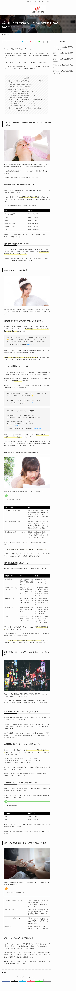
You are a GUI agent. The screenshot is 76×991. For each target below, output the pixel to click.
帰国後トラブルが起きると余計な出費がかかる (24, 95)
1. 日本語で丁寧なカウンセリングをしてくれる (24, 101)
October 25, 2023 (28, 403)
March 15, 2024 (31, 344)
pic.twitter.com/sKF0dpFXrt (14, 425)
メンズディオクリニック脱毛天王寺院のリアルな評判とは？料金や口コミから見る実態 (63, 66)
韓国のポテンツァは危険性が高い (19, 89)
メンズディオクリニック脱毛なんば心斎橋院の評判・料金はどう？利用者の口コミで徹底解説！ (63, 60)
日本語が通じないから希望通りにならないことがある (25, 91)
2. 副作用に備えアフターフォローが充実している (24, 103)
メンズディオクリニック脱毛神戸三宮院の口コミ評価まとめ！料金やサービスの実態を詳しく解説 (63, 72)
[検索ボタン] (48, 1)
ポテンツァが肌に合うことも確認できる (22, 110)
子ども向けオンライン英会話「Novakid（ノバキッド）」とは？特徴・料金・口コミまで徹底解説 (63, 48)
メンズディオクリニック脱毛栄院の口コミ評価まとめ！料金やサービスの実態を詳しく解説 (63, 54)
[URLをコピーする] (47, 42)
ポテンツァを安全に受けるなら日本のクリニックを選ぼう (25, 108)
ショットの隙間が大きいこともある (21, 93)
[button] (6, 42)
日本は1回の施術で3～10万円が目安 (21, 86)
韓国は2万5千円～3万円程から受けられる (22, 84)
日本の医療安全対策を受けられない (21, 97)
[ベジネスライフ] (38, 9)
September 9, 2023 (36, 428)
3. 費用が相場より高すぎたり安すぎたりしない (24, 105)
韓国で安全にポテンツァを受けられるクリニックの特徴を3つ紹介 (27, 99)
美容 (9, 26)
